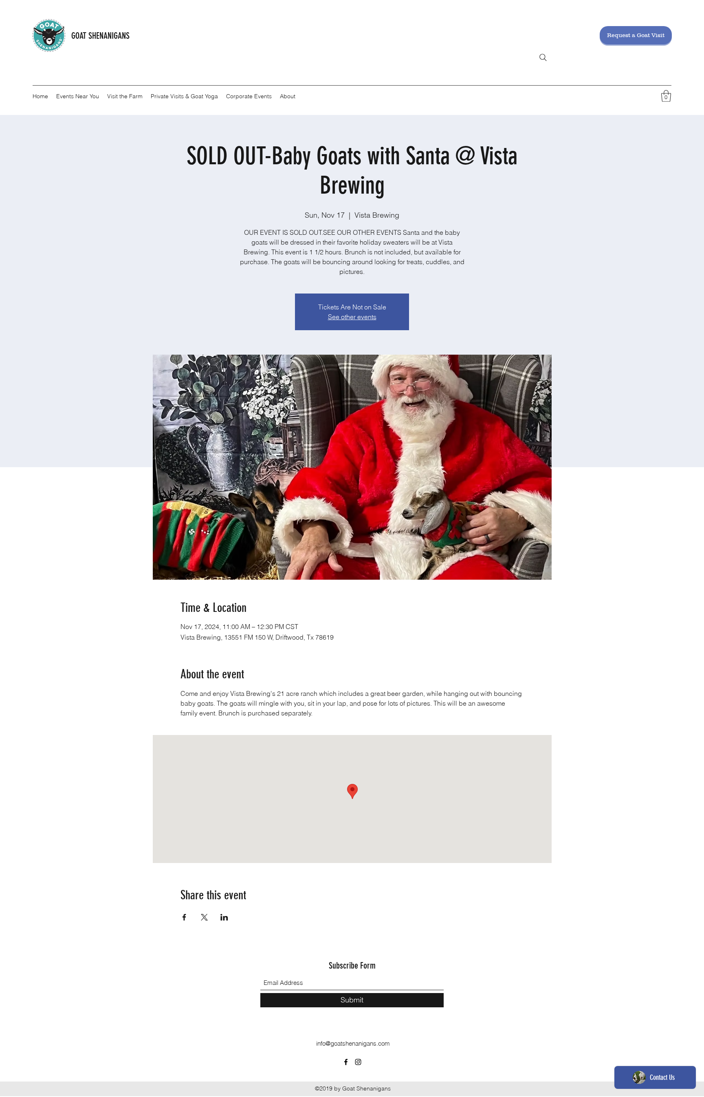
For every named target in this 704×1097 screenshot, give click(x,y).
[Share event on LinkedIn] (224, 917)
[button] (666, 96)
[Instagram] (358, 1062)
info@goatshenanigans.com (353, 1043)
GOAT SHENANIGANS (100, 35)
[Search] (543, 57)
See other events (352, 317)
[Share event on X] (204, 917)
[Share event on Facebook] (184, 917)
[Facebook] (346, 1062)
